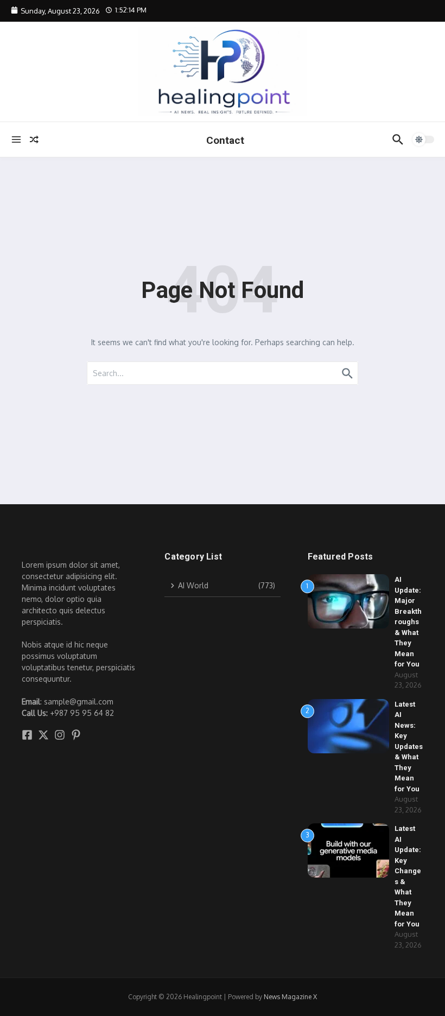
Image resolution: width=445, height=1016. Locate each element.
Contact (225, 140)
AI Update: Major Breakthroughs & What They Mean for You (408, 621)
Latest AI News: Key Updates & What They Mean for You (409, 746)
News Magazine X (290, 997)
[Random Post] (34, 139)
